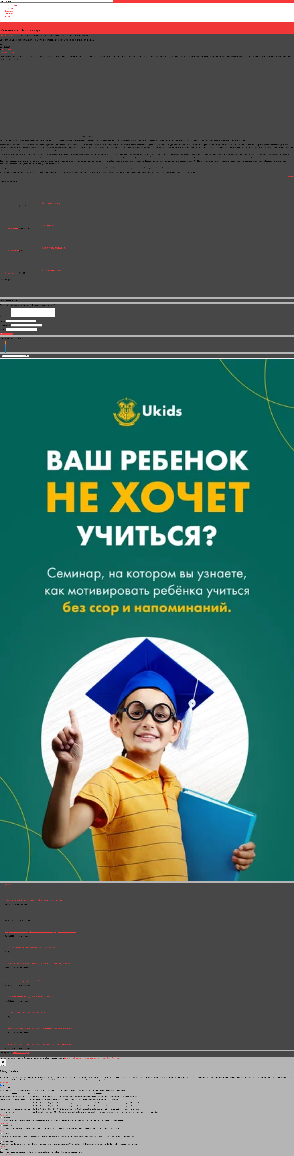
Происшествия (11, 6)
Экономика (9, 11)
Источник (290, 176)
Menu (2, 21)
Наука (7, 17)
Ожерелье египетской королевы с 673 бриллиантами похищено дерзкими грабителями (38, 1044)
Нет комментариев (7, 52)
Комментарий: (5, 317)
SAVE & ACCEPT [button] (6, 1155)
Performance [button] (4, 1123)
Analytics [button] (3, 1131)
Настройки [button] (106, 1058)
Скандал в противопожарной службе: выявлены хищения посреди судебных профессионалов (40, 932)
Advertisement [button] (5, 1139)
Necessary (6, 1085)
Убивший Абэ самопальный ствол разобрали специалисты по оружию (31, 947)
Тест (6, 916)
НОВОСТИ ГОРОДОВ (20, 27)
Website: (3, 329)
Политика (9, 14)
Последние (9, 887)
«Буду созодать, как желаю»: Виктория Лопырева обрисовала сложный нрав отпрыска (37, 963)
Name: (2, 321)
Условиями (68, 1058)
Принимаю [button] (116, 1058)
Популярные (9, 884)
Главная (3, 35)
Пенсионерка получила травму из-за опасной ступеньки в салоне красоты (33, 981)
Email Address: (5, 325)
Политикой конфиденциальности (86, 1058)
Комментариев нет (12, 206)
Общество (9, 8)
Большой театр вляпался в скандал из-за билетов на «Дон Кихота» (30, 997)
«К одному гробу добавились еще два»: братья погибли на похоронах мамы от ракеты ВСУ (39, 1028)
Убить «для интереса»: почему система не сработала (25, 1012)
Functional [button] (4, 1115)
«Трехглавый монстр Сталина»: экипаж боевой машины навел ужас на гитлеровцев (36, 900)
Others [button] (2, 1147)
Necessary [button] (4, 1082)
